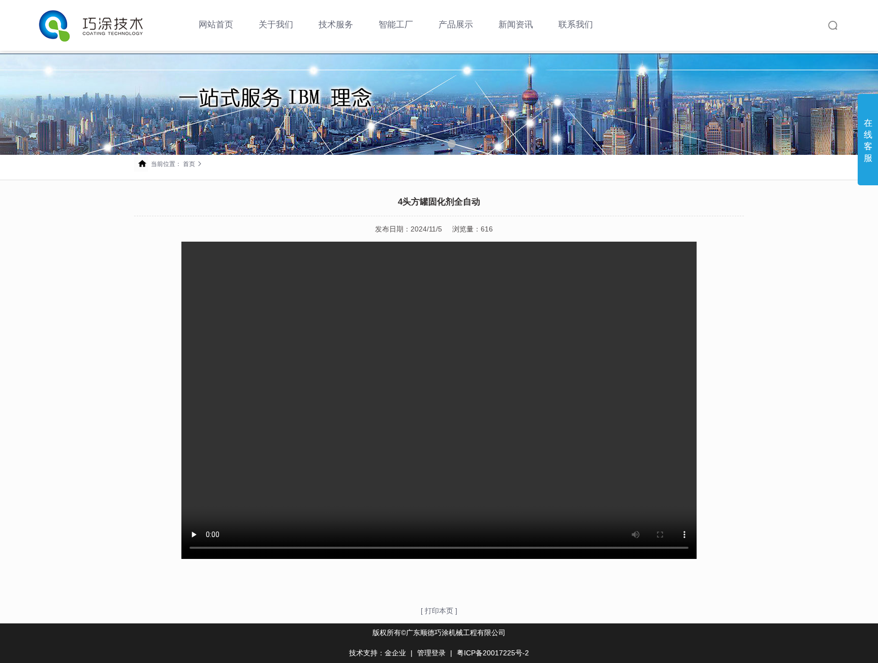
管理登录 (431, 653)
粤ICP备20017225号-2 (493, 653)
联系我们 (575, 24)
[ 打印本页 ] (439, 611)
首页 (189, 164)
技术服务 (336, 24)
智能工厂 (396, 24)
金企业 (395, 653)
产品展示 (455, 24)
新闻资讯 (515, 24)
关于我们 (276, 24)
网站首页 (216, 24)
